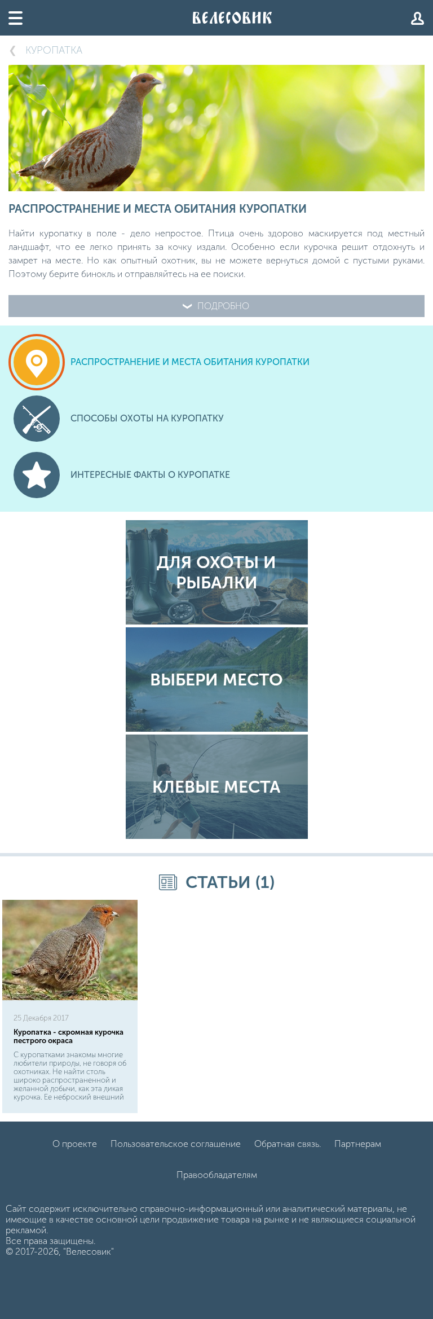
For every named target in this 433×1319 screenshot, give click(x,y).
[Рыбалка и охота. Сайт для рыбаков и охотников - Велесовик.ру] (232, 18)
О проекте (74, 1143)
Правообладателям (216, 1174)
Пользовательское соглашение (176, 1143)
